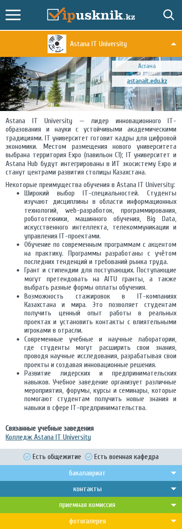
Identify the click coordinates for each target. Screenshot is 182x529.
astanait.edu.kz (147, 81)
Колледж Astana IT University (48, 437)
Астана (147, 66)
